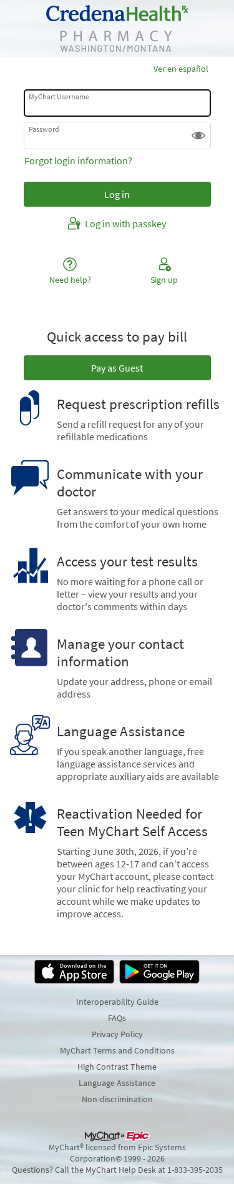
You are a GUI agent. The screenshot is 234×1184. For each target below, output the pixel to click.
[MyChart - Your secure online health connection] (117, 28)
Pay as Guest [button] (117, 368)
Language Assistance (117, 1082)
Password (44, 129)
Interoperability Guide (117, 1001)
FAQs (117, 1018)
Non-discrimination (117, 1099)
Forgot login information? (78, 160)
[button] (198, 135)
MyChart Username (59, 96)
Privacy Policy (117, 1034)
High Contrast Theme (117, 1066)
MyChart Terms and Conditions (117, 1050)
